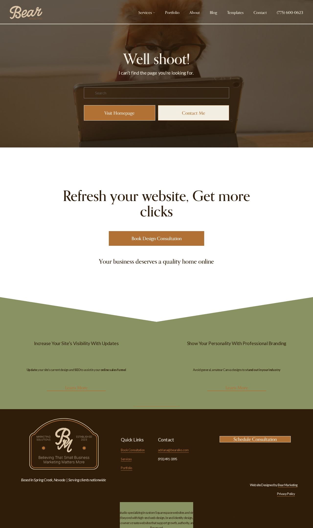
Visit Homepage (119, 113)
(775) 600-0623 (290, 12)
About (195, 12)
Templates (235, 12)
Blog (213, 12)
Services (126, 459)
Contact (260, 12)
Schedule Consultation (255, 439)
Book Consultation (133, 450)
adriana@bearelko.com (173, 450)
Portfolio (172, 12)
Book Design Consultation (157, 238)
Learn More (76, 388)
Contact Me (193, 113)
